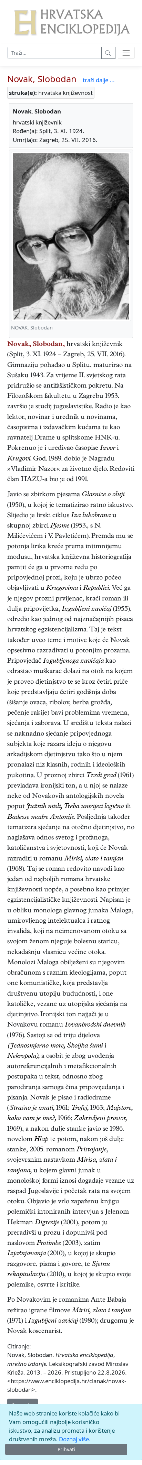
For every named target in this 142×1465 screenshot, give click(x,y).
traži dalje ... (99, 80)
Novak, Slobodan (42, 79)
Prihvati (66, 1449)
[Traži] (108, 53)
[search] (126, 53)
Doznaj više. (75, 1439)
